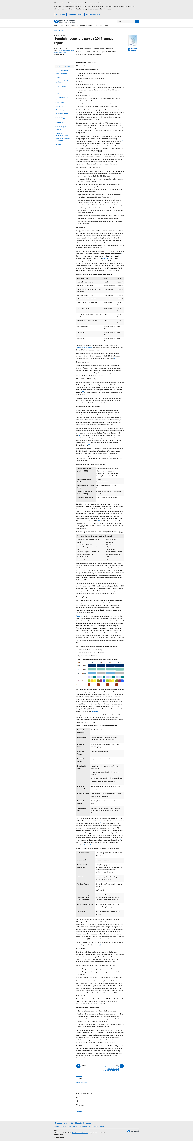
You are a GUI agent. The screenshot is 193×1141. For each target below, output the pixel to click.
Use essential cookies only (76, 14)
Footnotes (58, 144)
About (55, 25)
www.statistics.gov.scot (84, 347)
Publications (74, 25)
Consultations (98, 25)
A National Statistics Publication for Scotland (61, 134)
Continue (79, 1111)
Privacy (102, 1126)
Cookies (75, 1126)
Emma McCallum (81, 1082)
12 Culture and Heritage (61, 113)
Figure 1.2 (95, 711)
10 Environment (59, 106)
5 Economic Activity (60, 86)
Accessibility (57, 1126)
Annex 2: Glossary (60, 122)
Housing (64, 52)
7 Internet (57, 93)
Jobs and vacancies (93, 1126)
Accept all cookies (60, 14)
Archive (64, 1126)
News (67, 25)
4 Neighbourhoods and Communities (61, 81)
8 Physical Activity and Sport (61, 98)
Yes (80, 1097)
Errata (57, 63)
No (80, 1101)
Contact (69, 1126)
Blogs (106, 25)
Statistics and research (86, 25)
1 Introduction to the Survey (62, 66)
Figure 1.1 (79, 616)
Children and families (62, 50)
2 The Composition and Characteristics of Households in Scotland (61, 71)
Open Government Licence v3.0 (80, 1133)
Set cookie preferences (93, 14)
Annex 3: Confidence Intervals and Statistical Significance (61, 127)
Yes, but (81, 1105)
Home (55, 30)
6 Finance (58, 90)
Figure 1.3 (87, 845)
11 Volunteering (59, 110)
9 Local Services (59, 102)
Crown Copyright (83, 1126)
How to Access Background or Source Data (62, 139)
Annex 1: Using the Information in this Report (62, 118)
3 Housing (58, 77)
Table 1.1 (105, 258)
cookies (61, 3)
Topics (61, 25)
